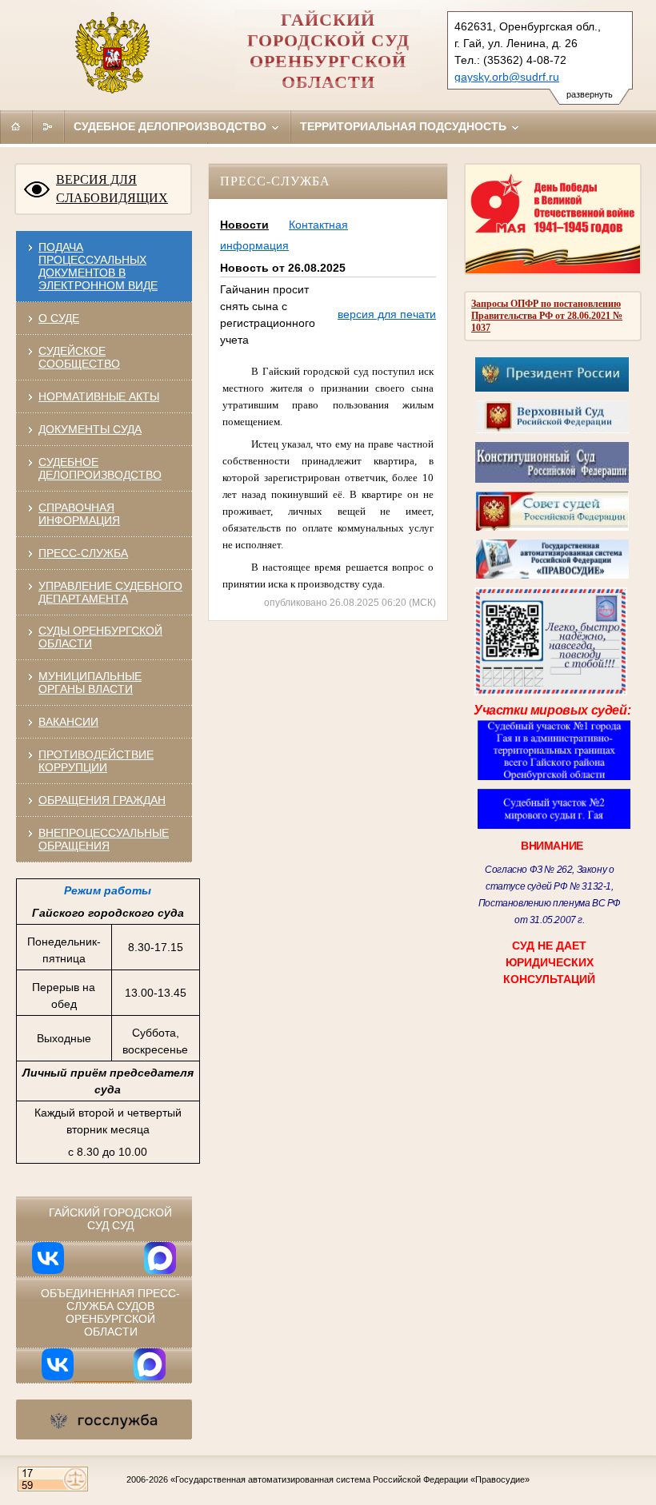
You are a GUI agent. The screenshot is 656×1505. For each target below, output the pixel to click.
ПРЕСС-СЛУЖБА (83, 553)
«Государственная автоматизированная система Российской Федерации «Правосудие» (350, 1479)
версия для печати (387, 314)
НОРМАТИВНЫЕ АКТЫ (98, 396)
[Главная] (16, 126)
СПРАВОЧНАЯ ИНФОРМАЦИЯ (79, 514)
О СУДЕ (58, 318)
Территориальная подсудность (405, 126)
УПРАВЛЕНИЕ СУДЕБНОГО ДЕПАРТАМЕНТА (110, 592)
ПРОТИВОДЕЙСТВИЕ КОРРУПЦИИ (96, 761)
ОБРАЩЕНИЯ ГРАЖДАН (102, 800)
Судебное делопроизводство (172, 126)
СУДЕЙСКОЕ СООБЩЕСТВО (79, 357)
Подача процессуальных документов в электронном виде (98, 266)
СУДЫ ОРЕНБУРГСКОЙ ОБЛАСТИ (100, 637)
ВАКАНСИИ (68, 721)
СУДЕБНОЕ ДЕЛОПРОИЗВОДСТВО (100, 468)
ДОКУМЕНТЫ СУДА (90, 429)
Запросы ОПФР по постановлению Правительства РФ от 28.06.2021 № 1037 (546, 315)
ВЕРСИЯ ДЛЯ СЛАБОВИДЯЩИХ (112, 189)
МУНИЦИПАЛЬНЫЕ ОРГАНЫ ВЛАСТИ (90, 682)
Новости (244, 224)
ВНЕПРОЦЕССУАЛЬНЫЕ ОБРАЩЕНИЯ (103, 839)
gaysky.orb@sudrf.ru (506, 76)
